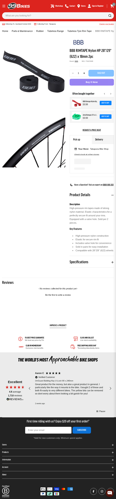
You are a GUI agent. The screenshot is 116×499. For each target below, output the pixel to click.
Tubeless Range (55, 31)
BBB (76, 61)
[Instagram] (102, 491)
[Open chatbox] (110, 493)
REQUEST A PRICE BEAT (92, 130)
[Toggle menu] (4, 6)
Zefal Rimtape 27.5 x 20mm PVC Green (90, 115)
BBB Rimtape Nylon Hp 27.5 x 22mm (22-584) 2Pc (90, 102)
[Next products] (111, 94)
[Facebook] (93, 491)
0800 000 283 (108, 185)
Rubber (40, 31)
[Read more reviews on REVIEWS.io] (15, 400)
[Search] (110, 15)
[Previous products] (104, 94)
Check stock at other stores (86, 154)
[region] (70, 388)
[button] (58, 294)
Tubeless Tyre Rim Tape (79, 31)
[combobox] (58, 15)
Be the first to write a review (58, 295)
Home (5, 31)
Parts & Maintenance (22, 31)
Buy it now (92, 82)
